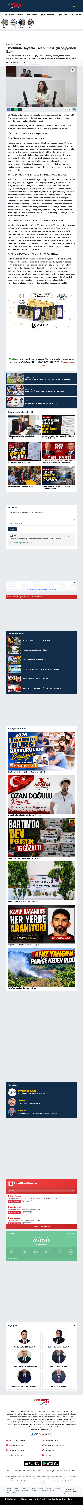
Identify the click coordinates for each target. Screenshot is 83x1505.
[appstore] (32, 1463)
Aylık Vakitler (13, 1258)
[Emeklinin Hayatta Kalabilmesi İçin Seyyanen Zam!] (41, 86)
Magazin (25, 1490)
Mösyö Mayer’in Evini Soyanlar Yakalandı (33, 1094)
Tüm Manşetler (50, 1450)
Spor (28, 15)
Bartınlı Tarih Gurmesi (27, 1091)
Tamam (75, 1502)
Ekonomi (50, 15)
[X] (36, 1434)
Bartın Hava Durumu (51, 1440)
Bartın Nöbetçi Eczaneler (17, 1440)
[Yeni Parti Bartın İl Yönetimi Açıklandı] (58, 451)
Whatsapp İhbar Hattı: (40, 362)
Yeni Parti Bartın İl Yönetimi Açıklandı (56, 462)
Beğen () (21, 543)
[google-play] (51, 1463)
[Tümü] (74, 1085)
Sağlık (59, 15)
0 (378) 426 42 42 (15, 1201)
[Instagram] (39, 1434)
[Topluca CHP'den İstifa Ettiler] (24, 451)
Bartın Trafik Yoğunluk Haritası (54, 1445)
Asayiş (4, 15)
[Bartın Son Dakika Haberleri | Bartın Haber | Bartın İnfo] (14, 6)
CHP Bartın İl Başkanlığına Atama (30, 1103)
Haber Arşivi (49, 1455)
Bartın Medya (11, 1492)
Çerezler (8, 1502)
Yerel (74, 1471)
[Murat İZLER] (12, 1102)
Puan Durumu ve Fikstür (16, 1450)
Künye (34, 1490)
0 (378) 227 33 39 (15, 1212)
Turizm (78, 15)
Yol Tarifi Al (28, 1201)
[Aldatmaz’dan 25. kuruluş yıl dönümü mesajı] (24, 425)
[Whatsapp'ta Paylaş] (16, 109)
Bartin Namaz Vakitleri (16, 1445)
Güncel (12, 15)
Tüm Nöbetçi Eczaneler (42, 1226)
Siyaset (20, 15)
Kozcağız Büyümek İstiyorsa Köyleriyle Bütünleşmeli (37, 1113)
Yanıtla (13, 543)
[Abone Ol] (74, 110)
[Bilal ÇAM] (12, 1112)
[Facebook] (32, 1434)
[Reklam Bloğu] (41, 310)
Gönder (12, 529)
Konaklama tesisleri (48, 1490)
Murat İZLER (23, 1101)
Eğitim (42, 15)
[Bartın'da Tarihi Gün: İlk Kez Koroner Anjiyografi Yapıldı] (58, 475)
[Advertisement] (41, 343)
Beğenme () (31, 543)
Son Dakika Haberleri (15, 1455)
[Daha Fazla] (20, 109)
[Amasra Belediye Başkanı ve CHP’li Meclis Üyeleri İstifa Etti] (58, 425)
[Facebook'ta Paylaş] (8, 109)
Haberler (9, 44)
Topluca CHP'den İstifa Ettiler (19, 462)
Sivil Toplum (68, 15)
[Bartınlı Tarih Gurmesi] (12, 1092)
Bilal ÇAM (22, 1110)
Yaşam (34, 15)
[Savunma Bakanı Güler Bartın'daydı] (24, 475)
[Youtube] (43, 1434)
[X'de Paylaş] (12, 109)
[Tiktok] (47, 1434)
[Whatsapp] (50, 1434)
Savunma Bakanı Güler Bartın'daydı (21, 486)
